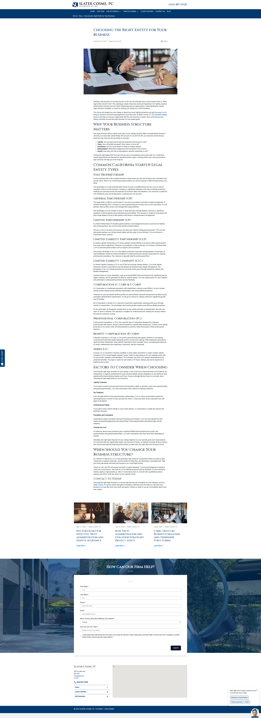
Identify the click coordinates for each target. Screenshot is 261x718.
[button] (120, 11)
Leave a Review (80, 692)
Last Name (84, 595)
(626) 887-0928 (82, 682)
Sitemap (99, 709)
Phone (82, 603)
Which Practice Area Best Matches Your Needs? (97, 619)
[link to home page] (92, 4)
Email (82, 610)
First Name (84, 586)
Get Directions (80, 696)
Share (166, 41)
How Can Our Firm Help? (88, 627)
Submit (175, 648)
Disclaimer (109, 709)
